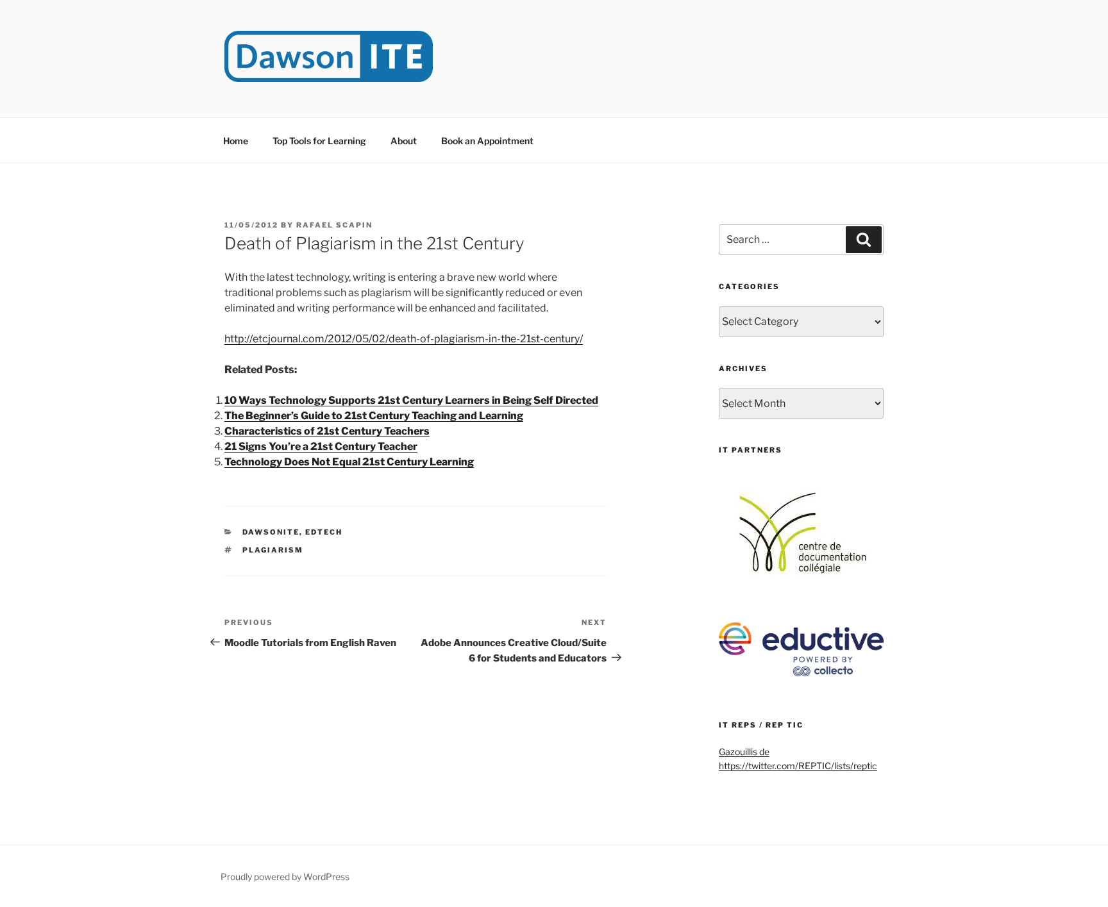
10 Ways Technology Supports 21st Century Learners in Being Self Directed (411, 400)
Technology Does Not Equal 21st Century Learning (349, 462)
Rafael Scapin (334, 225)
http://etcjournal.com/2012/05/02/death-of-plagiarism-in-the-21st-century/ (403, 339)
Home (235, 140)
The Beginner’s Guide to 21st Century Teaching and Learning (373, 416)
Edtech (323, 532)
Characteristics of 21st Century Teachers (327, 431)
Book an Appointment (487, 140)
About (403, 140)
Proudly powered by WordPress (285, 876)
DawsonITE (270, 532)
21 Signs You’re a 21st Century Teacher (320, 446)
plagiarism (272, 549)
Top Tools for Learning (319, 140)
